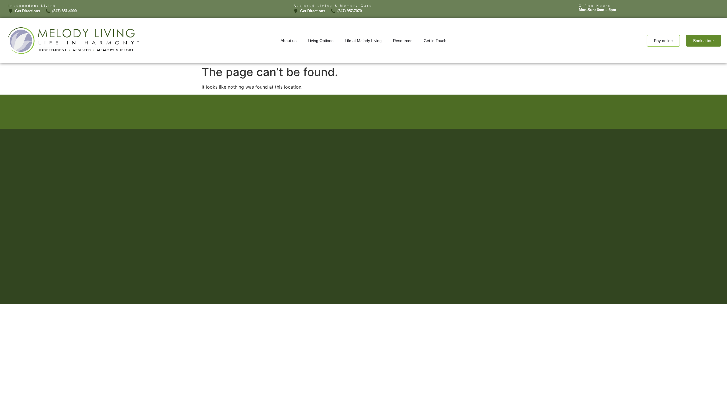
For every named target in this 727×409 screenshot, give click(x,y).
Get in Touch (435, 40)
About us (288, 40)
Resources (402, 40)
